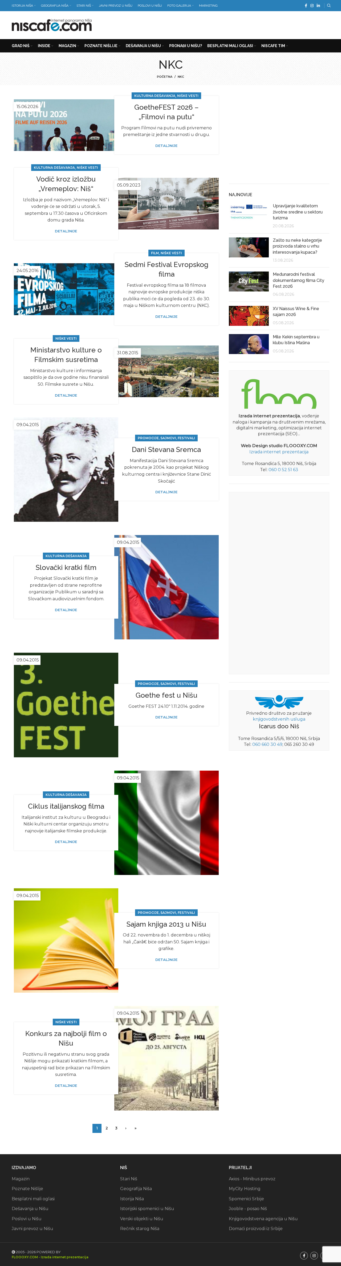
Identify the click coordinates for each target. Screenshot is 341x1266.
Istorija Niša (132, 1198)
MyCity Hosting (245, 1188)
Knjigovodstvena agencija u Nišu (263, 1218)
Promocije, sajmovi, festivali (166, 438)
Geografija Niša (136, 1188)
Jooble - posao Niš (248, 1208)
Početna (164, 77)
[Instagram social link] (312, 5)
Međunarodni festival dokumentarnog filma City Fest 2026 (298, 280)
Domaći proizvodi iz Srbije (256, 1228)
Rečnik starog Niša (139, 1228)
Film (155, 253)
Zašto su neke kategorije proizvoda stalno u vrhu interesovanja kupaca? (297, 246)
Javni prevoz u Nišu (32, 1228)
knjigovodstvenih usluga (279, 719)
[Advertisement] (232, 24)
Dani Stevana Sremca (166, 450)
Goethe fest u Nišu (166, 695)
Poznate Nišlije (27, 1188)
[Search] (328, 5)
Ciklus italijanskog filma (66, 806)
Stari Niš (128, 1178)
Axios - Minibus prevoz (252, 1178)
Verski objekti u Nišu (141, 1218)
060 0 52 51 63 (283, 469)
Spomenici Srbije (246, 1198)
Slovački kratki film (66, 568)
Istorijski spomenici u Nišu (147, 1208)
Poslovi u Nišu (27, 1218)
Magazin (21, 1178)
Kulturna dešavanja (154, 96)
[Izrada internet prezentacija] (279, 392)
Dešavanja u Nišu (30, 1208)
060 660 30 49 (267, 744)
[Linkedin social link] (318, 5)
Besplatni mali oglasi (33, 1198)
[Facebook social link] (306, 5)
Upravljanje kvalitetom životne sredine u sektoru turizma (298, 211)
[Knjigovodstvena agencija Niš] (279, 701)
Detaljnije (166, 145)
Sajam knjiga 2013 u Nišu (166, 924)
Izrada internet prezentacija (278, 451)
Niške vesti (187, 96)
